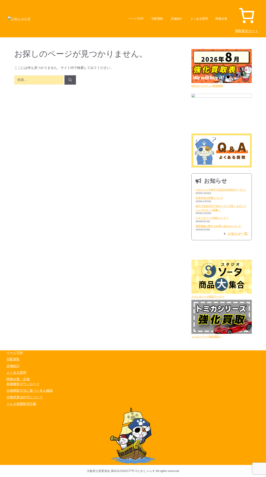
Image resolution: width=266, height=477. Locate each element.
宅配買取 (157, 18)
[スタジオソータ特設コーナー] (221, 277)
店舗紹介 (176, 18)
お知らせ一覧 (238, 234)
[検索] (70, 80)
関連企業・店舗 (18, 379)
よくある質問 (199, 18)
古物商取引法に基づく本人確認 (29, 391)
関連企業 (221, 18)
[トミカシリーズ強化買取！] (221, 317)
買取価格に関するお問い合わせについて (218, 226)
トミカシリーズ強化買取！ (206, 336)
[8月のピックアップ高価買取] (221, 66)
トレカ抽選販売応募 (21, 404)
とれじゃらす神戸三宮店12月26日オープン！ (221, 189)
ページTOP (136, 18)
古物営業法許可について (24, 397)
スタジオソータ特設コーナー (212, 218)
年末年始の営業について (209, 197)
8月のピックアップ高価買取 (207, 85)
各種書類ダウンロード (23, 384)
